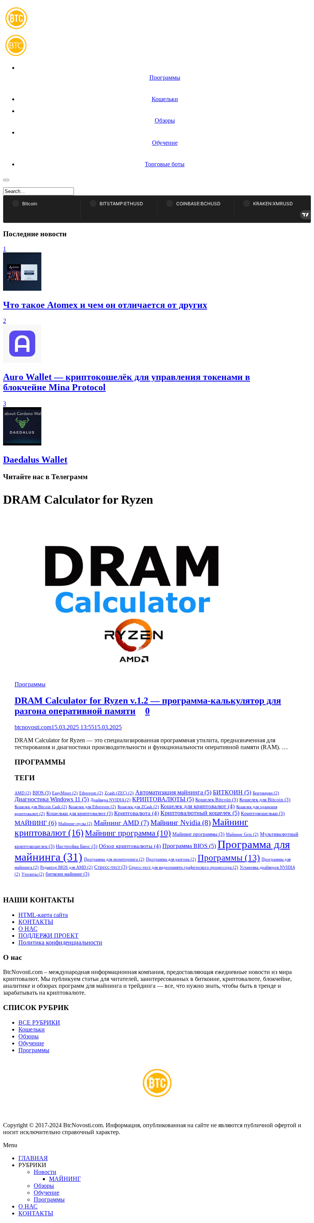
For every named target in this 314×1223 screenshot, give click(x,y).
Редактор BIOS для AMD (66, 867)
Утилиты (32, 874)
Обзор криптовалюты (130, 846)
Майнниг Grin (242, 834)
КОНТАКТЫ (35, 921)
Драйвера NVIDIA (110, 800)
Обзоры (28, 1036)
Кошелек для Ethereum (92, 807)
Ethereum (91, 793)
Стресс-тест (110, 867)
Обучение (31, 1043)
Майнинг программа (128, 833)
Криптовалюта (136, 813)
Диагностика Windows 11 (52, 799)
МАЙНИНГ (36, 823)
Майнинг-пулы (75, 824)
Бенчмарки (266, 793)
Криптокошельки (263, 813)
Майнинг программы (198, 834)
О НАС (28, 928)
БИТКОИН (232, 792)
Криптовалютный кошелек (199, 813)
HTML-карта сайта (43, 915)
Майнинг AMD (121, 823)
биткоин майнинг (67, 874)
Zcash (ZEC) (119, 793)
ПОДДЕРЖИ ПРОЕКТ (48, 935)
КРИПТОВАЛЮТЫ (163, 799)
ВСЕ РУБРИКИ (39, 1022)
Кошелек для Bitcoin (264, 799)
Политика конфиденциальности (60, 942)
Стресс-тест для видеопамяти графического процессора (183, 867)
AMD (23, 793)
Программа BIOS (189, 846)
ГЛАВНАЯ (33, 1158)
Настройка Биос (76, 846)
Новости (45, 1172)
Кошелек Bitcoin (216, 799)
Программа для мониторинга (114, 859)
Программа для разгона (171, 859)
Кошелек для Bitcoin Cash (41, 807)
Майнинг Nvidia (180, 823)
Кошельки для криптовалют (79, 813)
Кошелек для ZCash (138, 807)
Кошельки (31, 1029)
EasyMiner (65, 793)
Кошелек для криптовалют (197, 806)
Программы (30, 684)
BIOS (42, 793)
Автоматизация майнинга (173, 792)
